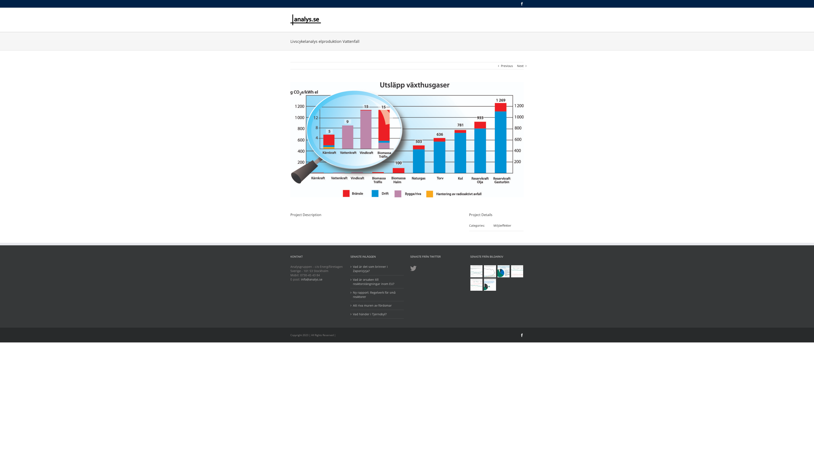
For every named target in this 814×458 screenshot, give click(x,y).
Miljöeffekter (502, 225)
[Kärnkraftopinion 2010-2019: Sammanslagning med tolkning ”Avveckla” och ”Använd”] (476, 284)
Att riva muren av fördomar (372, 305)
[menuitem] (394, 16)
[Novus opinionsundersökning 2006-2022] (476, 271)
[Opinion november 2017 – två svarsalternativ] (490, 284)
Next (520, 66)
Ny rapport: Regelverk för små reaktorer (374, 294)
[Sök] (522, 16)
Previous (507, 66)
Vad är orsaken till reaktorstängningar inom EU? (373, 282)
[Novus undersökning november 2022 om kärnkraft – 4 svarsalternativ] (503, 271)
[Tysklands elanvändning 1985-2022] (490, 271)
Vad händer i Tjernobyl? (370, 314)
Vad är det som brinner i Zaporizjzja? (370, 269)
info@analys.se (311, 279)
